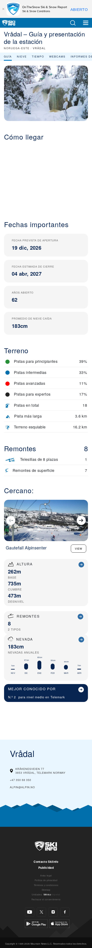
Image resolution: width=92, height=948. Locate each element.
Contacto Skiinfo (46, 862)
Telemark (57, 697)
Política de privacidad (46, 880)
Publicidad (46, 868)
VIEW (78, 548)
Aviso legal (46, 875)
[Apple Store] (59, 923)
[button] (72, 23)
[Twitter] (41, 912)
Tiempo (38, 56)
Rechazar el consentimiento (46, 899)
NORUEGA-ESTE (17, 48)
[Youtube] (29, 912)
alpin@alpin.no (22, 787)
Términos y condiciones (46, 885)
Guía (8, 56)
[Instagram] (53, 912)
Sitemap (46, 889)
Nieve (22, 56)
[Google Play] (36, 923)
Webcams (57, 56)
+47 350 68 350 (20, 780)
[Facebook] (65, 912)
